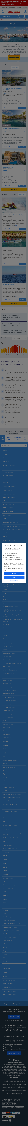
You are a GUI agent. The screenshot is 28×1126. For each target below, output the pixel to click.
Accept (14, 573)
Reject (14, 577)
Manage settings (14, 580)
